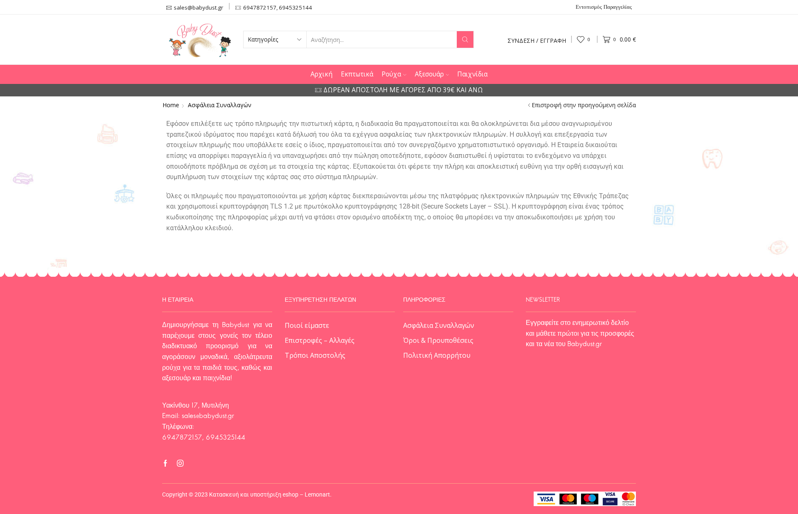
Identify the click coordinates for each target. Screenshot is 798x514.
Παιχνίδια (472, 74)
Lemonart (317, 494)
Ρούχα (391, 74)
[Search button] (465, 39)
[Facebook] (165, 463)
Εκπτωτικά (357, 74)
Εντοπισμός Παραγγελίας (604, 7)
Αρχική (321, 74)
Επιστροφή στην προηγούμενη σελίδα (584, 105)
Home (171, 105)
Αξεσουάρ (429, 74)
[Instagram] (180, 463)
